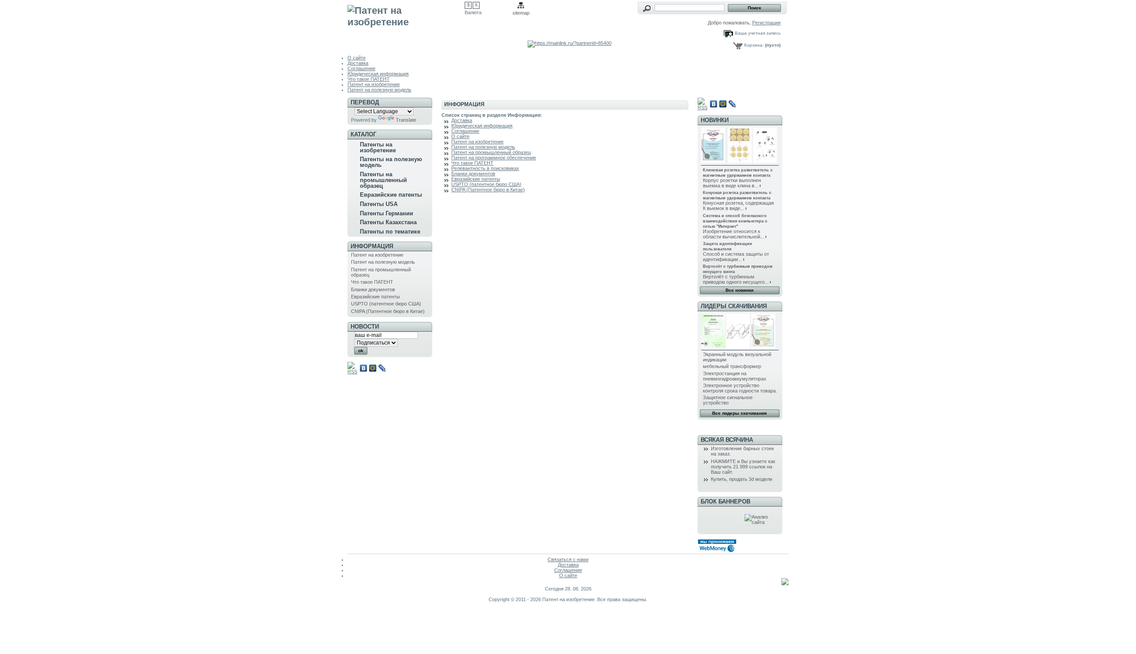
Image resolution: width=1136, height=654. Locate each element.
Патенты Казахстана (388, 222)
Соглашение (361, 68)
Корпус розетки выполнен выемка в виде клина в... (732, 183)
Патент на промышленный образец (491, 152)
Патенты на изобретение (378, 147)
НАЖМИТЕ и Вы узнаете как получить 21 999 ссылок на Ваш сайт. (743, 467)
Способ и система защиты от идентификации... (736, 256)
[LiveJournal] (382, 368)
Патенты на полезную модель (391, 162)
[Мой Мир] (373, 368)
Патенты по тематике (390, 231)
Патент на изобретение (373, 84)
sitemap (521, 13)
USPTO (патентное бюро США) (386, 303)
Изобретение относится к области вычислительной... (733, 234)
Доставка (357, 63)
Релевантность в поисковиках (485, 168)
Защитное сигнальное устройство (728, 400)
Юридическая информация (378, 73)
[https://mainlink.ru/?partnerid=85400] (569, 43)
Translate (406, 120)
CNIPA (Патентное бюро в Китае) (388, 311)
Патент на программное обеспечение (493, 157)
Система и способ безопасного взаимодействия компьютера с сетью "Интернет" (735, 221)
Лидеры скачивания (734, 306)
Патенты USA (379, 204)
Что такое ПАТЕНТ (368, 79)
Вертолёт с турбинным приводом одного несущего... (736, 279)
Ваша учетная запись (758, 33)
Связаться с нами (568, 559)
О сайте (356, 57)
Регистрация (766, 22)
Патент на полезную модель (379, 89)
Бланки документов (373, 289)
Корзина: (754, 45)
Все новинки (739, 290)
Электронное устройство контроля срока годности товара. (740, 388)
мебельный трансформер (732, 366)
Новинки (715, 120)
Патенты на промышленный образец (383, 180)
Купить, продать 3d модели (741, 479)
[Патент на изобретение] (406, 23)
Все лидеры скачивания (739, 413)
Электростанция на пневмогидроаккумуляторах (734, 376)
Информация (372, 246)
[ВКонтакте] (363, 368)
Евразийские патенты (391, 194)
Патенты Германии (386, 213)
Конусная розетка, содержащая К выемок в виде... (738, 205)
